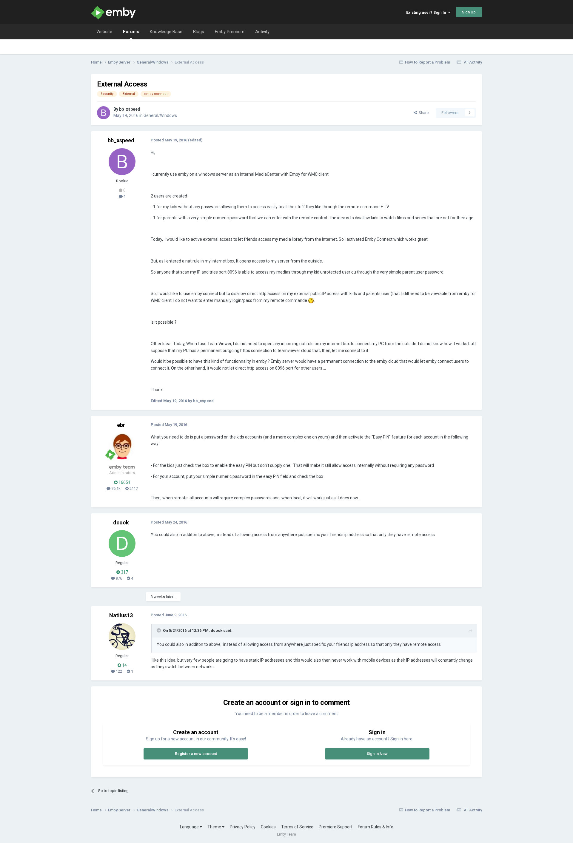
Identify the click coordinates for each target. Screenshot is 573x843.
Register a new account (196, 753)
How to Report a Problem (427, 62)
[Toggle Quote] (159, 630)
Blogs (198, 31)
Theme (214, 827)
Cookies (268, 827)
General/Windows (160, 115)
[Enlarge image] (311, 300)
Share (423, 112)
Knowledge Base (166, 31)
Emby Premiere (229, 31)
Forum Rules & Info (375, 827)
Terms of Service (297, 827)
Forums (131, 31)
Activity (262, 31)
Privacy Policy (242, 827)
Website (104, 31)
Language (190, 827)
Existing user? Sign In (427, 12)
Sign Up (469, 12)
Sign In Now (377, 753)
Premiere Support (335, 827)
